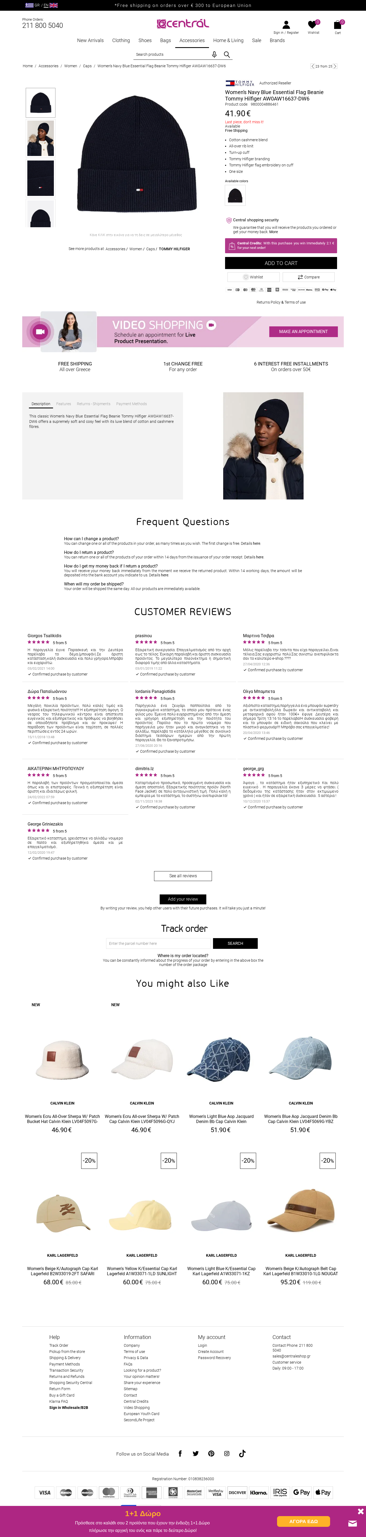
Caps (87, 66)
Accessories (192, 40)
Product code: (236, 104)
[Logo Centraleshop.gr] (183, 23)
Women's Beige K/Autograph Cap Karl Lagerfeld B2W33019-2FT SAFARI (62, 1271)
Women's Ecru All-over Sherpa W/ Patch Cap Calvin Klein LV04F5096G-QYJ (142, 1119)
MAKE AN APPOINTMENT (303, 331)
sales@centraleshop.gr (291, 1356)
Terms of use (295, 302)
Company (132, 1345)
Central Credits (136, 1401)
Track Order (58, 1345)
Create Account (211, 1351)
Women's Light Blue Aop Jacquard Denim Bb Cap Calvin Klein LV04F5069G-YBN (221, 1119)
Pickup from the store (67, 1351)
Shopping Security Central (70, 1383)
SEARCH (235, 943)
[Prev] (313, 66)
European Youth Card (141, 1414)
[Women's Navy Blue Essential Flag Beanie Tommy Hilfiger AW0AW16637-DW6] (136, 154)
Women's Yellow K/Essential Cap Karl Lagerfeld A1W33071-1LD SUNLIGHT (142, 1271)
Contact (130, 1395)
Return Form (59, 1389)
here (256, 543)
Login (202, 1345)
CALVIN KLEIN (62, 1103)
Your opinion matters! (141, 1376)
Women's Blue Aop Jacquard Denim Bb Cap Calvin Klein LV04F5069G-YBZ (301, 1119)
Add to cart (281, 263)
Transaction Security (66, 1370)
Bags (165, 40)
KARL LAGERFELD (62, 1255)
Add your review (183, 899)
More (273, 232)
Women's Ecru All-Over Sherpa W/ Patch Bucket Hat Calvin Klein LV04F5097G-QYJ (62, 1119)
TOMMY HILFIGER (174, 249)
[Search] (227, 55)
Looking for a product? (142, 1370)
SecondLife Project (139, 1420)
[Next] (335, 66)
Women (70, 66)
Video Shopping (137, 1407)
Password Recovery (214, 1358)
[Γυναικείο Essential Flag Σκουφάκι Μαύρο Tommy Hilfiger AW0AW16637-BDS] (235, 195)
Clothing (121, 40)
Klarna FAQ (58, 1401)
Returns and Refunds (66, 1376)
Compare (312, 277)
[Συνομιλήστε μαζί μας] (353, 1524)
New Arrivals (90, 40)
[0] (312, 25)
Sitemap (130, 1389)
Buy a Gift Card (61, 1395)
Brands (277, 40)
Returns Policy (269, 302)
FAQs (128, 1364)
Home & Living (228, 40)
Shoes (145, 40)
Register (293, 33)
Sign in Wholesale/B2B (68, 1407)
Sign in (278, 33)
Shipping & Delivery (65, 1358)
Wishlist (313, 33)
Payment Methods (64, 1364)
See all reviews (183, 875)
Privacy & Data (136, 1358)
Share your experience (142, 1383)
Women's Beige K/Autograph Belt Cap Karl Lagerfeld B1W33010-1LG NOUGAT (300, 1271)
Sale (256, 40)
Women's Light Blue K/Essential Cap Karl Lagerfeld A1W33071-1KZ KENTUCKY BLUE (221, 1271)
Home (28, 66)
